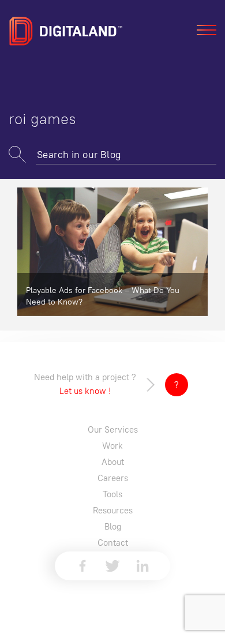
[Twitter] (112, 566)
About (113, 461)
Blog (112, 526)
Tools (112, 494)
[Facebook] (82, 566)
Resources (113, 510)
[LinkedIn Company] (142, 566)
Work (112, 445)
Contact (112, 542)
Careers (112, 477)
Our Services (113, 429)
